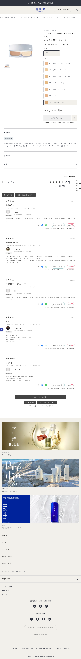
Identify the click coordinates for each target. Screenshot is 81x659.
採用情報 (66, 648)
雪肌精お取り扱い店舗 (40, 635)
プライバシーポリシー (26, 648)
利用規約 (14, 648)
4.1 (67, 182)
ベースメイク (29, 17)
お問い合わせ (6, 591)
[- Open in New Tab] (39, 225)
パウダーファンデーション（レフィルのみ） (62, 17)
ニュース (5, 595)
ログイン (43, 406)
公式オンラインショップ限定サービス (13, 571)
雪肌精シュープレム (17, 17)
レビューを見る (62, 40)
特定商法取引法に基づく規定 (44, 648)
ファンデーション (41, 17)
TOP (1, 17)
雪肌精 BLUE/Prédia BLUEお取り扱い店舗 (40, 628)
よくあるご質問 (7, 587)
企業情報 (58, 648)
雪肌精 (7, 17)
